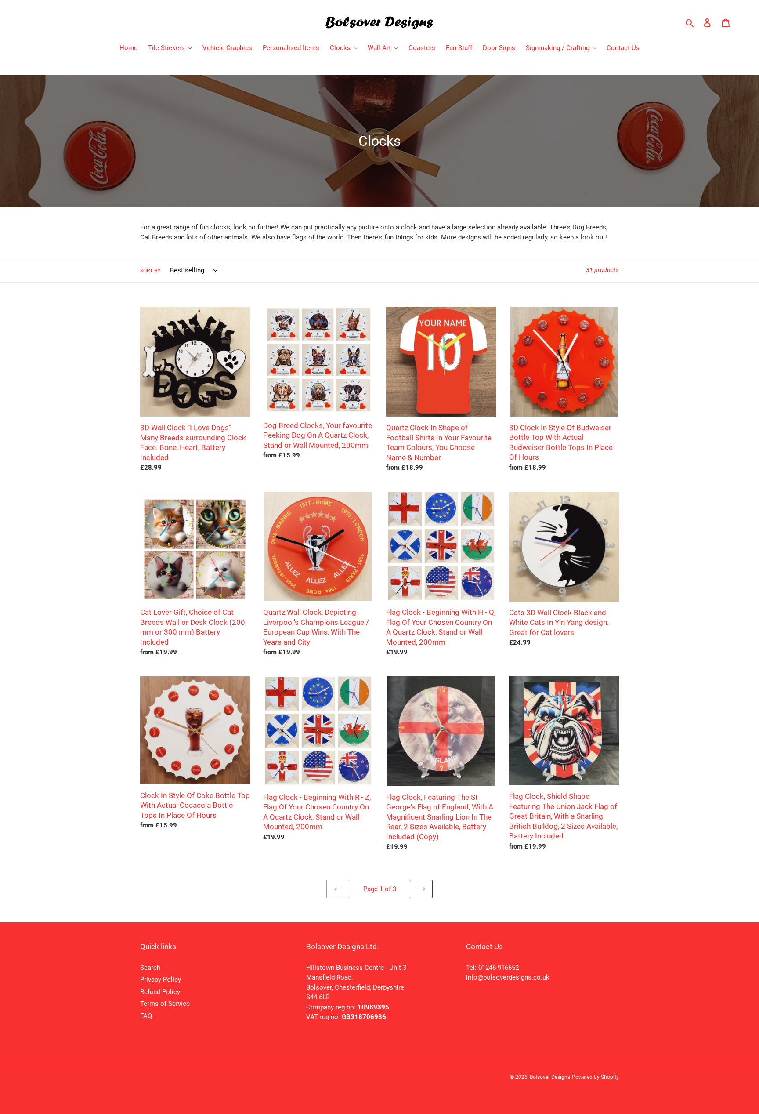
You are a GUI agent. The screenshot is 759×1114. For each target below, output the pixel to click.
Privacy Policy (160, 979)
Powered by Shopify (595, 1077)
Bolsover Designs (550, 1077)
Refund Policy (160, 992)
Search (150, 968)
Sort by (150, 271)
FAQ (146, 1016)
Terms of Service (165, 1004)
